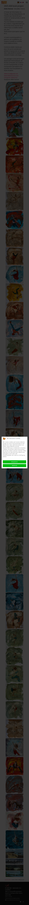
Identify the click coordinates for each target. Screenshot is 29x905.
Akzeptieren (14, 462)
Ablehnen (14, 465)
